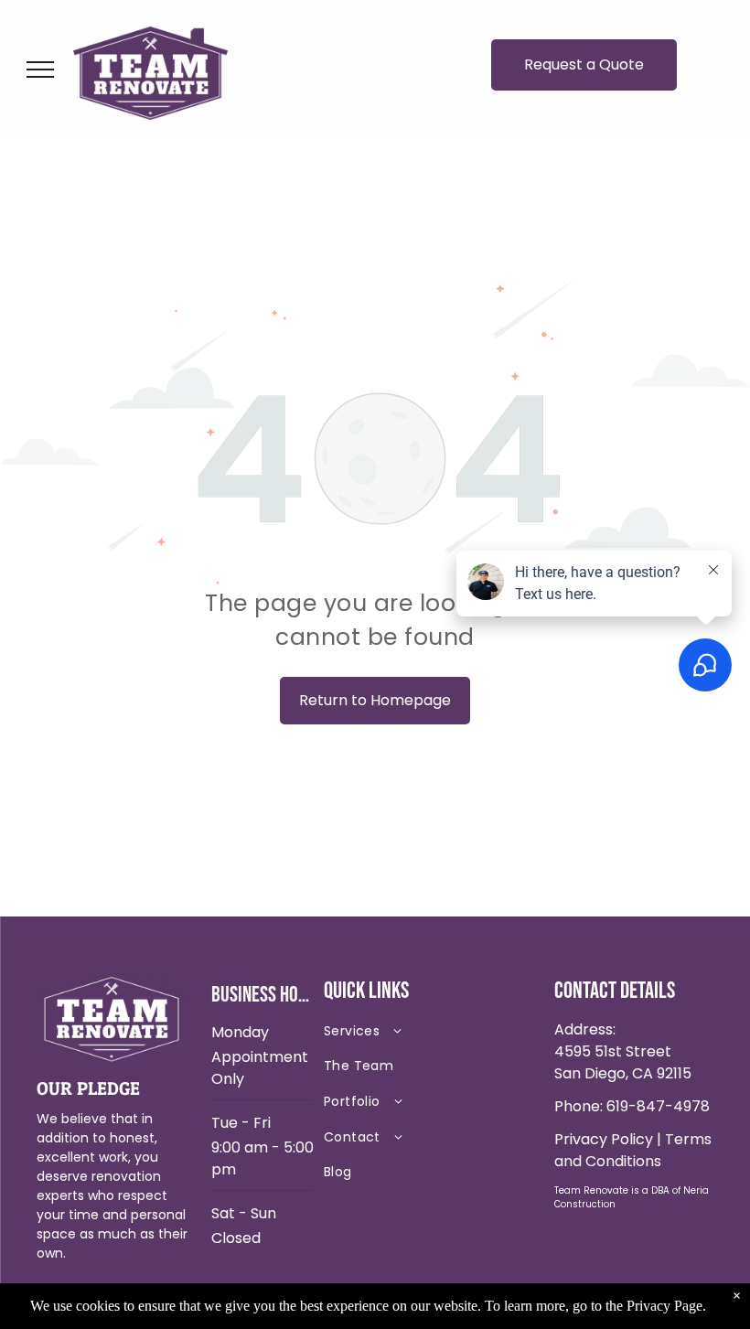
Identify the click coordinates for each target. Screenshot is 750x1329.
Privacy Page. (666, 1305)
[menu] (40, 69)
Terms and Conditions (633, 1150)
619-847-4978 (658, 1106)
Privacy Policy (603, 1139)
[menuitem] (432, 1035)
